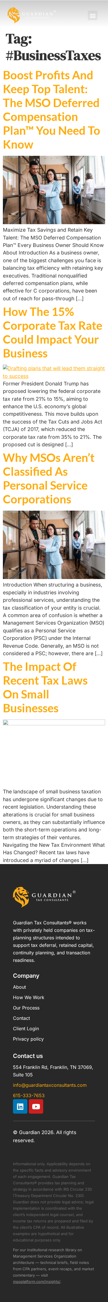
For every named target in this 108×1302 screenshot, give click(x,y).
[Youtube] (36, 1106)
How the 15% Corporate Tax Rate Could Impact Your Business (52, 332)
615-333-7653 (29, 1095)
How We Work (28, 997)
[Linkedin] (20, 1106)
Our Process (26, 1008)
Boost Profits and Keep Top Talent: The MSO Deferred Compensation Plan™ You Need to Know (51, 109)
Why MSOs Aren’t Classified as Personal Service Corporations (48, 478)
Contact (21, 1018)
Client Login (26, 1028)
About (19, 987)
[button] (92, 15)
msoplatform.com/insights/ (36, 1281)
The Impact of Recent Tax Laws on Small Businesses (45, 687)
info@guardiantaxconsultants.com (50, 1085)
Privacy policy (28, 1039)
